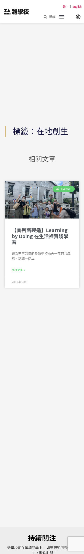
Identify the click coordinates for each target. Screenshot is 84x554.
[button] (61, 17)
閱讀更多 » (18, 270)
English (77, 6)
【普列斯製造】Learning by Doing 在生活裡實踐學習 (40, 236)
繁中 (65, 6)
